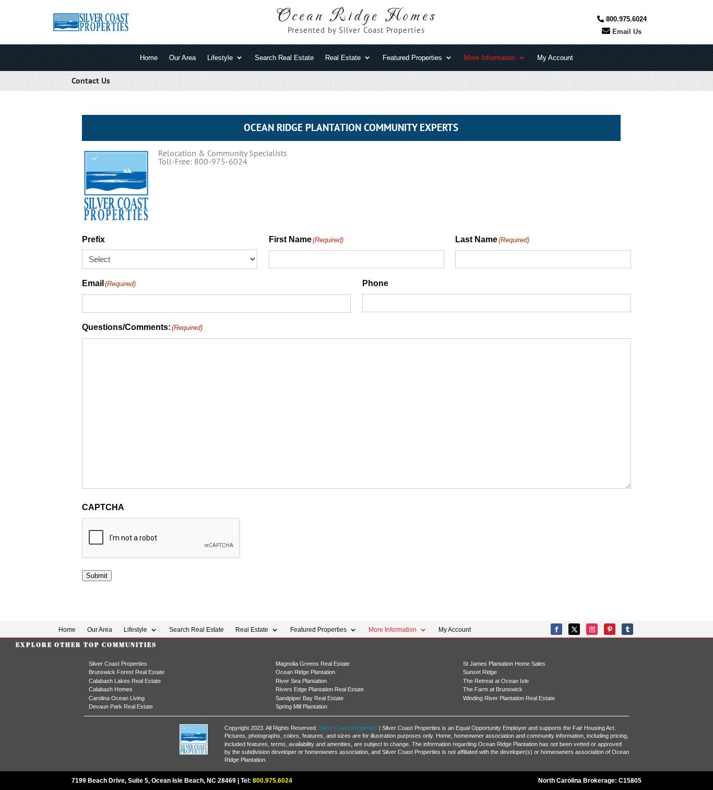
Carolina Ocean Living (117, 698)
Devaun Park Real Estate (121, 706)
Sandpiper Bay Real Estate (309, 698)
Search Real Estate (284, 58)
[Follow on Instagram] (592, 629)
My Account (555, 58)
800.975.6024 (625, 19)
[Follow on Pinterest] (609, 629)
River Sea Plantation (301, 681)
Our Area (182, 58)
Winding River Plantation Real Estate (509, 698)
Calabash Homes (111, 689)
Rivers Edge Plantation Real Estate (320, 689)
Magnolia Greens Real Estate (313, 664)
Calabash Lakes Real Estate (125, 681)
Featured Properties (412, 58)
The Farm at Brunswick (492, 689)
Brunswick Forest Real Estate (126, 672)
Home (149, 58)
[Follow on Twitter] (574, 629)
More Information (489, 58)
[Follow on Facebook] (556, 629)
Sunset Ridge (480, 672)
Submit (97, 576)
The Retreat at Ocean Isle (496, 681)
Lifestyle (220, 58)
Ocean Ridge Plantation (305, 672)
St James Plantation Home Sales (504, 664)
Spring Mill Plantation (301, 706)
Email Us (625, 32)
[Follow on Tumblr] (627, 629)
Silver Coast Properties (118, 664)
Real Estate (343, 58)
